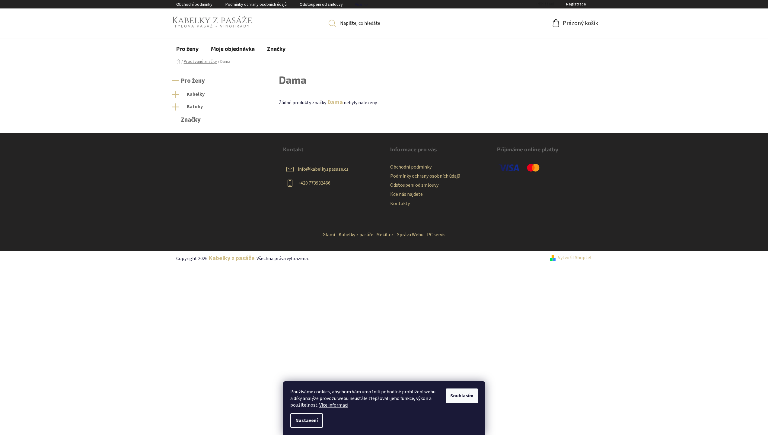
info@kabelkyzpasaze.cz (323, 169)
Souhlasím (461, 395)
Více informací (333, 405)
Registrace (576, 4)
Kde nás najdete (406, 194)
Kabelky (196, 94)
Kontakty (400, 203)
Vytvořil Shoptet (575, 257)
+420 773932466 (314, 183)
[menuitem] (187, 48)
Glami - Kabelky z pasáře (348, 234)
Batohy (195, 106)
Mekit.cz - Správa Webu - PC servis (410, 234)
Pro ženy (193, 80)
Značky (191, 119)
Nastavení (306, 420)
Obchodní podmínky (194, 5)
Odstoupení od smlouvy (321, 5)
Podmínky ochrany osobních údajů (256, 5)
